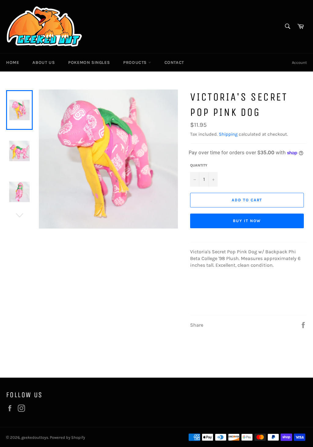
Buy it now (247, 220)
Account (299, 62)
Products (135, 62)
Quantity (198, 165)
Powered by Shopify (67, 437)
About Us (43, 62)
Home (12, 62)
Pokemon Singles (89, 62)
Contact (174, 62)
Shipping (228, 134)
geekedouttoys (34, 437)
